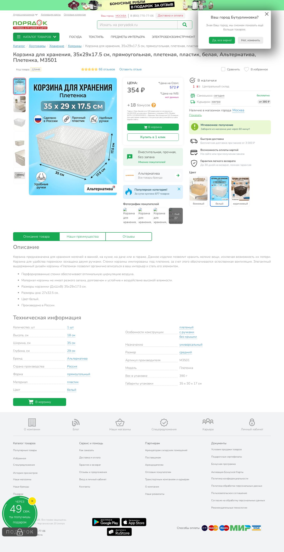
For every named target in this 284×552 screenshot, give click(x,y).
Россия (72, 366)
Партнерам (152, 443)
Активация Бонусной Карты (227, 472)
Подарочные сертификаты (226, 456)
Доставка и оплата (170, 15)
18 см (71, 335)
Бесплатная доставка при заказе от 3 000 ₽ (227, 143)
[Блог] (76, 422)
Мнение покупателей (151, 162)
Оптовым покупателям (158, 472)
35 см (71, 343)
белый (71, 390)
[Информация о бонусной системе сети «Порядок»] (153, 105)
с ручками (186, 332)
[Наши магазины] (120, 422)
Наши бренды (21, 486)
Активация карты (51, 14)
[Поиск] (185, 25)
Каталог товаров (24, 443)
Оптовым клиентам (75, 14)
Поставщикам (153, 457)
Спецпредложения (24, 464)
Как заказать (86, 450)
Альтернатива (77, 358)
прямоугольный (78, 374)
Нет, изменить (250, 40)
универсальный (191, 344)
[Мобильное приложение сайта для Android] (106, 522)
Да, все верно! (222, 40)
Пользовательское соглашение (229, 493)
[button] (36, 37)
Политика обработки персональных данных (236, 485)
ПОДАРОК (20, 532)
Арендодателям (154, 464)
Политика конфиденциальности (229, 478)
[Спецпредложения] (164, 422)
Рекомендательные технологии (229, 507)
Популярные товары (25, 450)
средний (185, 352)
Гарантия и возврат (90, 464)
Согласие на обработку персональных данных (238, 500)
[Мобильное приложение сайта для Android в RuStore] (119, 532)
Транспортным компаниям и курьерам (167, 479)
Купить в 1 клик (152, 137)
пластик (73, 382)
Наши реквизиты (154, 494)
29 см (71, 351)
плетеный (186, 327)
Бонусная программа (223, 464)
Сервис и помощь (91, 443)
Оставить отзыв (130, 69)
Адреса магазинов (23, 14)
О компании (152, 486)
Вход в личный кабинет (92, 479)
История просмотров (25, 473)
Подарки (18, 494)
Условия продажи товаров (226, 449)
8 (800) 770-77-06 (142, 16)
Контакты (84, 486)
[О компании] (32, 422)
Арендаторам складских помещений (166, 450)
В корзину (154, 127)
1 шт (70, 327)
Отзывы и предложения (93, 472)
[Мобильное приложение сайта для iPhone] (133, 522)
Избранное (19, 458)
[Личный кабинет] (252, 422)
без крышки (188, 337)
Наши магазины (22, 479)
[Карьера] (208, 421)
